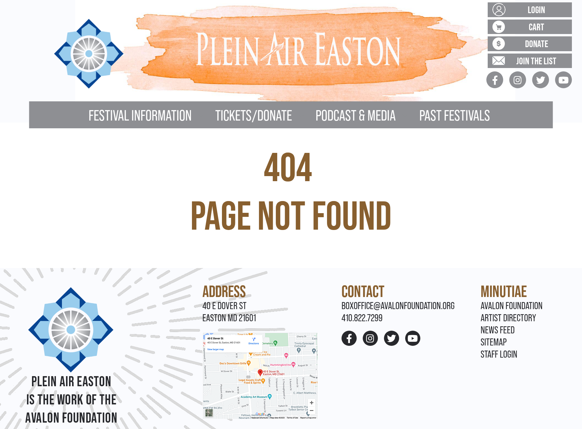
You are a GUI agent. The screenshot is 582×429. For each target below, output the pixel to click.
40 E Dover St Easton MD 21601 (229, 312)
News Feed (498, 330)
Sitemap (494, 342)
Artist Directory (508, 318)
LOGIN (536, 9)
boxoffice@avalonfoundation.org (398, 305)
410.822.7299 (362, 318)
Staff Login (499, 354)
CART (536, 26)
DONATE (536, 43)
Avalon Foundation (512, 305)
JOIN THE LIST (536, 60)
